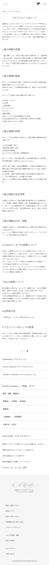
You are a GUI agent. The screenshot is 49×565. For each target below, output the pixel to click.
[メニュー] (45, 4)
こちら (15, 317)
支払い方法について (12, 516)
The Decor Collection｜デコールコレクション (20, 374)
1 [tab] (21, 351)
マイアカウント (11, 548)
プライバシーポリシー (13, 527)
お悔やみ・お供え (10, 424)
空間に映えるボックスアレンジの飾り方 (17, 450)
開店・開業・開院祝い (11, 393)
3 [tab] (27, 351)
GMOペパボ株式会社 (18, 29)
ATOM (12, 540)
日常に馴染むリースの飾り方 (13, 456)
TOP (4, 11)
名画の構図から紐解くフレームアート (16, 462)
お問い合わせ (10, 554)
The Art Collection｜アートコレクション (18, 367)
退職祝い (6, 409)
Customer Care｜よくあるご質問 (14, 468)
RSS (7, 540)
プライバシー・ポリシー (19, 37)
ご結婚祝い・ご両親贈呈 (12, 417)
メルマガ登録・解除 (12, 535)
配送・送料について (12, 505)
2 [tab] (24, 351)
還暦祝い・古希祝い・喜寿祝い (15, 401)
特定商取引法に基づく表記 (14, 522)
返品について (10, 511)
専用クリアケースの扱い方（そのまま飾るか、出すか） (23, 444)
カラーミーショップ (35, 31)
